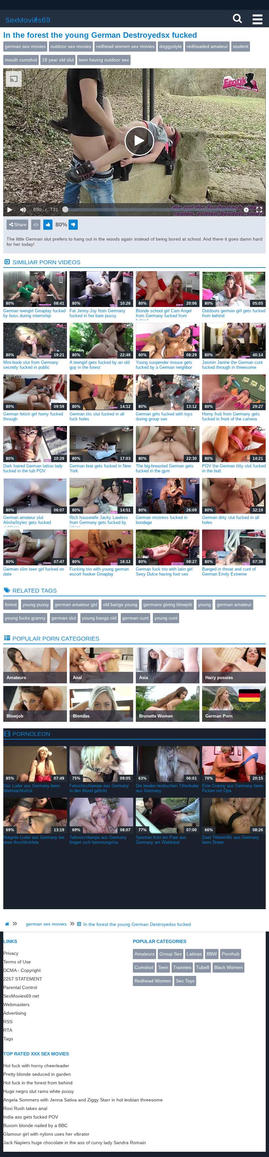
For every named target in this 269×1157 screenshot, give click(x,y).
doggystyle (170, 46)
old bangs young (120, 604)
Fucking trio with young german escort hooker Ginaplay (99, 572)
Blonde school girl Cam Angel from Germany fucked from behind (164, 315)
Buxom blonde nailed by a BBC (35, 1125)
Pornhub (230, 953)
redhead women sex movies (125, 46)
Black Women (228, 967)
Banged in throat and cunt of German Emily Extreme (229, 572)
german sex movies (25, 46)
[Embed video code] (35, 225)
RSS (7, 1021)
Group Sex (170, 953)
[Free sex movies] (27, 24)
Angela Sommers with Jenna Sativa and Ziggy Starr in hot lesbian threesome (83, 1099)
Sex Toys (185, 980)
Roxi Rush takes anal (25, 1108)
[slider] (34, 189)
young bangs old (99, 618)
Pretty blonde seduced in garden (37, 1074)
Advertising (14, 1013)
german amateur (234, 604)
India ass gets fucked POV (30, 1117)
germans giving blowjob (167, 604)
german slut (64, 618)
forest (11, 604)
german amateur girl (76, 604)
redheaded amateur (207, 46)
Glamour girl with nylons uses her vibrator (46, 1134)
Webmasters (16, 1004)
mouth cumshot (21, 59)
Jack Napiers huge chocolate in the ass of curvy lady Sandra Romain (74, 1142)
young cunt (166, 618)
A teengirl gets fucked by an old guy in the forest (100, 365)
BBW (212, 953)
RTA (7, 1030)
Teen (163, 967)
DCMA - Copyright (22, 970)
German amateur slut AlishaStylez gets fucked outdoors (27, 522)
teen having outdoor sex (104, 59)
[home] (7, 924)
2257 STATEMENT (22, 978)
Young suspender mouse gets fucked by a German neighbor (164, 365)
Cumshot (143, 967)
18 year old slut (58, 59)
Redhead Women (152, 980)
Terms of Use (17, 961)
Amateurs (144, 953)
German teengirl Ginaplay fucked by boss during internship (34, 313)
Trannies (182, 967)
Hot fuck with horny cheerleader (36, 1065)
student (240, 46)
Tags (8, 1038)
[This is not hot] (73, 225)
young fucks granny (25, 618)
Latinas (194, 953)
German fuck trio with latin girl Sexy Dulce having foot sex (164, 572)
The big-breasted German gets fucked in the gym (165, 468)
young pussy (36, 604)
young (204, 604)
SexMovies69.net (21, 996)
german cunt (135, 618)
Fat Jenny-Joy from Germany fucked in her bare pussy (97, 313)
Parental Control (20, 987)
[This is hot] (47, 225)
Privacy (10, 953)
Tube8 (202, 967)
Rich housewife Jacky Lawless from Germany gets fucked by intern (99, 522)
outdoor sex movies (71, 46)
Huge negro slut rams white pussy (38, 1091)
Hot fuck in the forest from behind (37, 1082)
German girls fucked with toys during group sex (164, 416)
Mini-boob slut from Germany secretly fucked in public (30, 365)
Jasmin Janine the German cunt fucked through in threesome (232, 365)
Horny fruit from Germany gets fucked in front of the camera (231, 416)
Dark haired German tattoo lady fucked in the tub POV (33, 468)
